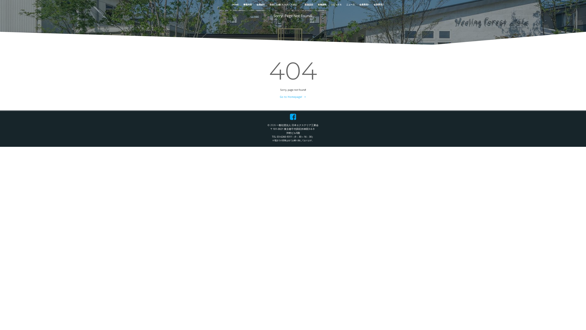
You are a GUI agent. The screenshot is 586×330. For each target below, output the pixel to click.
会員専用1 (364, 4)
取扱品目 (309, 4)
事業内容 (247, 4)
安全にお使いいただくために (283, 4)
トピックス (336, 4)
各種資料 (322, 4)
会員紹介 (261, 4)
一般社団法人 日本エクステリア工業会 (297, 125)
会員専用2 (378, 4)
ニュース (350, 4)
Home (235, 4)
